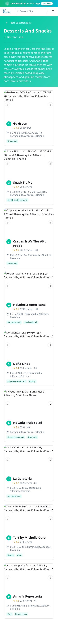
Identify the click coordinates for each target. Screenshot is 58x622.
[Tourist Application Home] (6, 11)
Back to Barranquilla (21, 22)
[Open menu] (53, 11)
